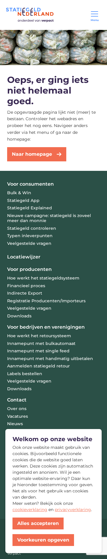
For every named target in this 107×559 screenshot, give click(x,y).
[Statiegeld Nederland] (30, 15)
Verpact (14, 553)
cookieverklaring (29, 509)
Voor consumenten (30, 184)
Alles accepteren (38, 523)
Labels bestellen (24, 373)
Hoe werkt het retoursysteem (39, 335)
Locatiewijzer (23, 257)
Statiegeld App (23, 200)
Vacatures (17, 416)
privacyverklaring (73, 509)
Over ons (16, 408)
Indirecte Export (24, 293)
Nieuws (15, 423)
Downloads (19, 316)
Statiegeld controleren (31, 228)
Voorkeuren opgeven (43, 540)
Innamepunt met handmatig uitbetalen (50, 358)
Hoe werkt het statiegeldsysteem (43, 278)
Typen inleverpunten (30, 235)
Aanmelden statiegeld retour (38, 366)
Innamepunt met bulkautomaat (41, 343)
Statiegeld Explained (29, 208)
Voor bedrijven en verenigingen (46, 327)
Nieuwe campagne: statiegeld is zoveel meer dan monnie (49, 218)
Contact (16, 400)
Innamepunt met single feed (38, 351)
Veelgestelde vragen (29, 243)
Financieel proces (26, 285)
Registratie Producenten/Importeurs (46, 300)
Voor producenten (29, 269)
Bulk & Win (19, 192)
